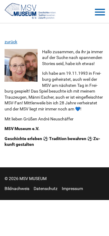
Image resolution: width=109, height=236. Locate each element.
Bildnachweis (17, 188)
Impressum (72, 188)
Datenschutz (46, 188)
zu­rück (11, 41)
